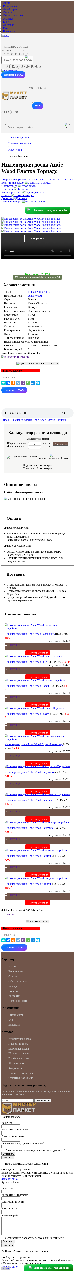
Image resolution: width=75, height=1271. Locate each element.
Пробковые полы (18, 1058)
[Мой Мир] (33, 383)
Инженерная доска (39, 291)
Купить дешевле (38, 652)
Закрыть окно (9, 1178)
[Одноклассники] (13, 383)
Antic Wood (35, 295)
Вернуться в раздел (13, 182)
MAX (37, 105)
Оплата (7, 12)
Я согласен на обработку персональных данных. (35, 1150)
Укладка (8, 18)
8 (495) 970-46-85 (23, 66)
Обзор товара (9, 185)
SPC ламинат (16, 1063)
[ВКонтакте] (8, 383)
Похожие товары (11, 201)
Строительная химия (20, 1077)
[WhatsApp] (28, 383)
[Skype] (38, 383)
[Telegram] (18, 383)
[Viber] (23, 383)
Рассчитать (60, 444)
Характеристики (11, 192)
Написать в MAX (13, 74)
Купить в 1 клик (49, 363)
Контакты (9, 31)
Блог (6, 21)
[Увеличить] (31, 218)
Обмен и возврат (13, 15)
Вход (6, 28)
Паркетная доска (18, 1043)
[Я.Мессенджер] (3, 383)
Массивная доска (18, 1048)
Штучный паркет (18, 1053)
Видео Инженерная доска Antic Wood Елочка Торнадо (33, 419)
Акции (7, 2)
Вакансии (14, 1024)
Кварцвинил (15, 1068)
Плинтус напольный (20, 1073)
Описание (7, 188)
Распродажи (10, 6)
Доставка (8, 24)
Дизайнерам (10, 9)
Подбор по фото (18, 1000)
